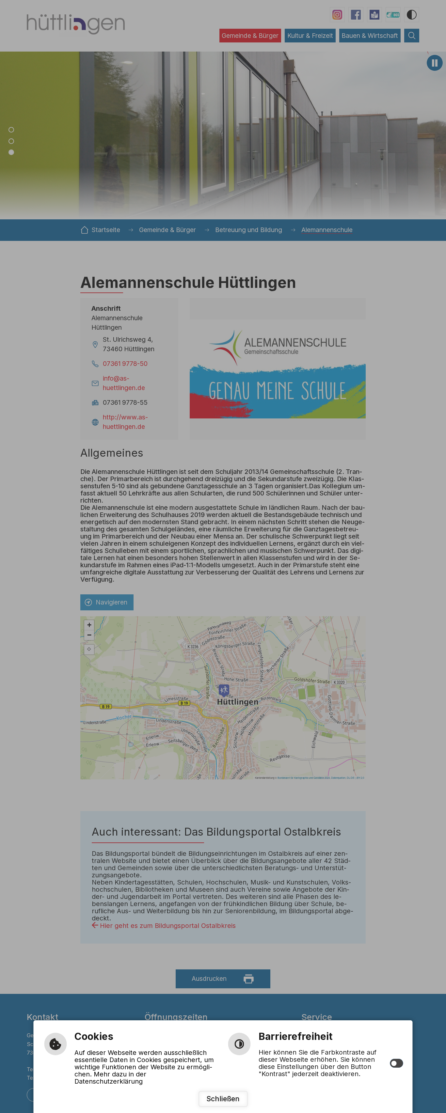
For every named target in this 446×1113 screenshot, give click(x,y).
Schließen (223, 1099)
